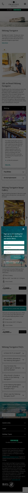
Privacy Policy (19, 263)
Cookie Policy (9, 263)
